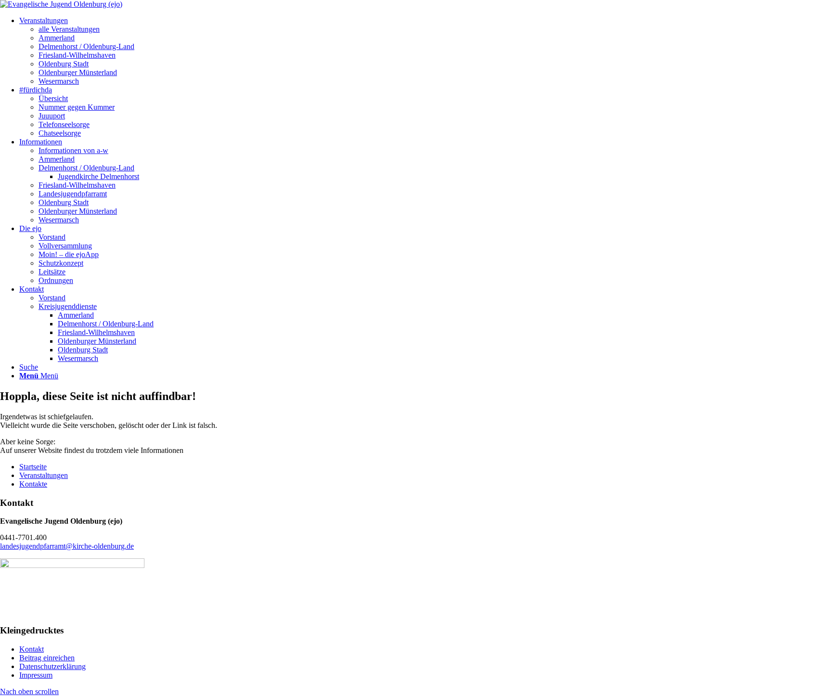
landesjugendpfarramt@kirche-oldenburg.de (67, 546)
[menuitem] (43, 20)
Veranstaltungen (43, 475)
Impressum (35, 675)
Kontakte (33, 484)
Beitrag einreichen (47, 658)
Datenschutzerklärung (52, 666)
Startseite (33, 467)
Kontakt (31, 649)
